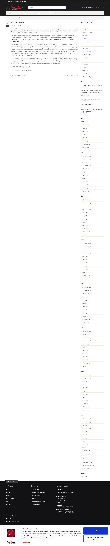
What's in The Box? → (72, 75)
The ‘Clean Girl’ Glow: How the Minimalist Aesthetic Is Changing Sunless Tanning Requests (91, 92)
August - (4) (86, 125)
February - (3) (86, 232)
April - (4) (85, 269)
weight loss (15, 41)
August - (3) (86, 431)
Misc (84, 26)
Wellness (85, 64)
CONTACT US (100, 7)
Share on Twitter (16, 70)
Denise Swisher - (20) (88, 468)
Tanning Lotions (87, 54)
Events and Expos (87, 77)
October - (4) (86, 162)
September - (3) (87, 209)
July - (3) (85, 259)
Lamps (26, 13)
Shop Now (10, 13)
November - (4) (87, 159)
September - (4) (87, 165)
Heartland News (87, 42)
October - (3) (86, 250)
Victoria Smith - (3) (87, 462)
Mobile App (35, 498)
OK (96, 531)
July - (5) (85, 128)
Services (85, 57)
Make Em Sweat (17, 22)
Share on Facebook (26, 70)
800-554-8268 (61, 502)
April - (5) (85, 138)
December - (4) (87, 156)
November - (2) (87, 203)
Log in (102, 2)
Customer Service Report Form (40, 501)
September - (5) (87, 253)
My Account (9, 486)
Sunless (85, 73)
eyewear (85, 48)
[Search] (64, 7)
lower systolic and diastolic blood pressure (58, 39)
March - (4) (85, 141)
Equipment (86, 29)
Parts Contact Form (37, 495)
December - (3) (87, 243)
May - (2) (85, 353)
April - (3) (85, 225)
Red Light (85, 35)
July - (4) (85, 303)
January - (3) (86, 366)
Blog (32, 13)
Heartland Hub (41, 13)
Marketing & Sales (88, 32)
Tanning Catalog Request (38, 492)
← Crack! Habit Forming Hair (19, 75)
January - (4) (86, 147)
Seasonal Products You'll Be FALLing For (91, 85)
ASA (7, 501)
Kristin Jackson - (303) (88, 465)
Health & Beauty (87, 51)
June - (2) (85, 438)
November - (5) (87, 247)
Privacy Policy (9, 519)
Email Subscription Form (12, 521)
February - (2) (86, 363)
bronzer (85, 61)
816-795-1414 (61, 498)
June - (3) (85, 131)
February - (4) (86, 144)
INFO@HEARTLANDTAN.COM (65, 507)
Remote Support (36, 504)
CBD (84, 45)
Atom (85, 476)
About (52, 13)
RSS (82, 476)
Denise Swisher (18, 26)
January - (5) (86, 191)
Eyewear (85, 67)
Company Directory (11, 516)
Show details (26, 542)
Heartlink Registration (12, 507)
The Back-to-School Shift (87, 104)
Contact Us (9, 513)
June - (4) (85, 394)
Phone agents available (16, 1)
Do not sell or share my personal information (95, 538)
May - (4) (85, 134)
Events (8, 504)
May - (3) (85, 310)
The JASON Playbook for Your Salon (90, 99)
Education (85, 70)
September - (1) (87, 428)
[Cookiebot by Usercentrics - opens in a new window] (11, 542)
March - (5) (85, 272)
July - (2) (85, 434)
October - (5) (86, 206)
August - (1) (86, 344)
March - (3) (85, 228)
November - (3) (87, 334)
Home (18, 13)
